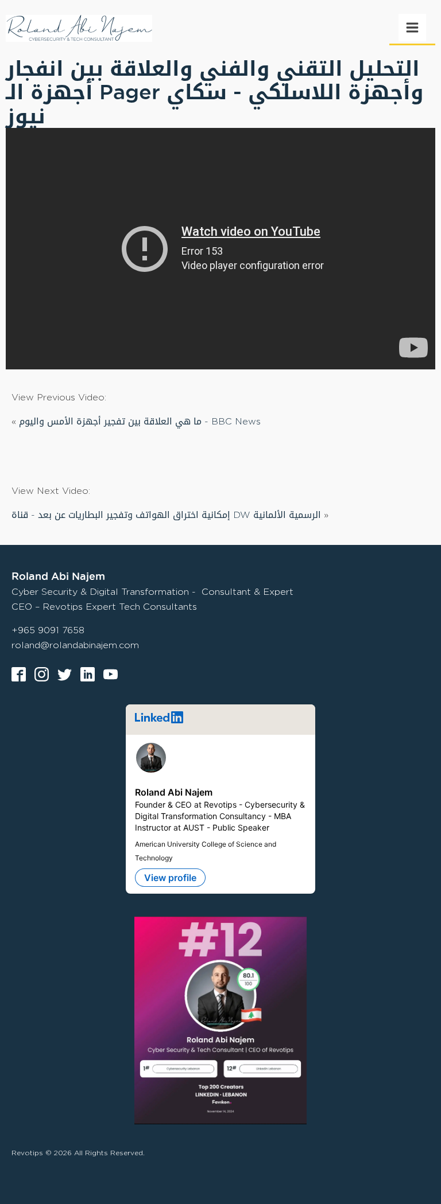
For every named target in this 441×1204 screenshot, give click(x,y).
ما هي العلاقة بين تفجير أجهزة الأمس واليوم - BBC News (140, 421)
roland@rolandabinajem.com (75, 645)
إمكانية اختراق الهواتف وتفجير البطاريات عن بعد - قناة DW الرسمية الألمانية (166, 515)
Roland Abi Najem (173, 792)
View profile (170, 877)
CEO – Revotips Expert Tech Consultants (104, 606)
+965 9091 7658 (47, 630)
